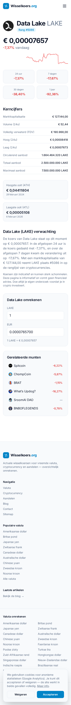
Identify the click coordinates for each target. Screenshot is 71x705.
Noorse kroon (11, 573)
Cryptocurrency (13, 493)
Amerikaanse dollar (15, 531)
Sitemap (8, 514)
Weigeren (21, 694)
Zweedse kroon (12, 568)
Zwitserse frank (12, 547)
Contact (8, 508)
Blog (6, 503)
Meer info (43, 686)
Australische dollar (14, 557)
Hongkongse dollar (49, 654)
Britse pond (10, 536)
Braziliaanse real (48, 665)
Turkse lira (44, 649)
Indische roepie (12, 665)
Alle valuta (9, 578)
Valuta (7, 487)
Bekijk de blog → (13, 596)
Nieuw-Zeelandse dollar (52, 660)
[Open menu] (64, 6)
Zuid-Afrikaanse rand (16, 654)
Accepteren (50, 694)
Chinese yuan (11, 563)
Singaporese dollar (14, 660)
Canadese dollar (13, 552)
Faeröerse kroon (48, 644)
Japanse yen (11, 541)
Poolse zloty (10, 649)
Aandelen (9, 498)
